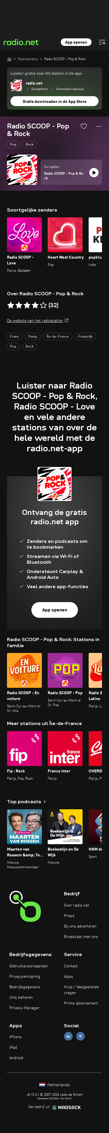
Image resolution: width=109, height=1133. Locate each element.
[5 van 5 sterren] (43, 305)
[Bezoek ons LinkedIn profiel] (68, 1036)
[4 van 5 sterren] (35, 305)
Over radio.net (76, 905)
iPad (13, 1048)
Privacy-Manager (24, 1008)
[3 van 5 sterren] (27, 305)
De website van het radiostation (35, 321)
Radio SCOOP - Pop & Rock (63, 176)
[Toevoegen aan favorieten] (83, 126)
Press (69, 916)
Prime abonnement (81, 1003)
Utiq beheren (21, 998)
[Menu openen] (102, 42)
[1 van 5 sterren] (11, 305)
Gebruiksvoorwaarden (28, 966)
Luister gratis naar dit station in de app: (46, 73)
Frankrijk (85, 337)
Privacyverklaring (24, 977)
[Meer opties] (98, 126)
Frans (14, 337)
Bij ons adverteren (80, 926)
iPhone (15, 1037)
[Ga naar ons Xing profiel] (80, 1036)
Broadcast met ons (81, 937)
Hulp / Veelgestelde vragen (81, 990)
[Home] (9, 59)
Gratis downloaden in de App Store (55, 102)
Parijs (32, 337)
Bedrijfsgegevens (24, 987)
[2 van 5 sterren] (19, 305)
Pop (13, 144)
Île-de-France (58, 337)
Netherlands (58, 1085)
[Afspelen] (94, 172)
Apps (68, 977)
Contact (71, 966)
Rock (30, 144)
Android (16, 1058)
